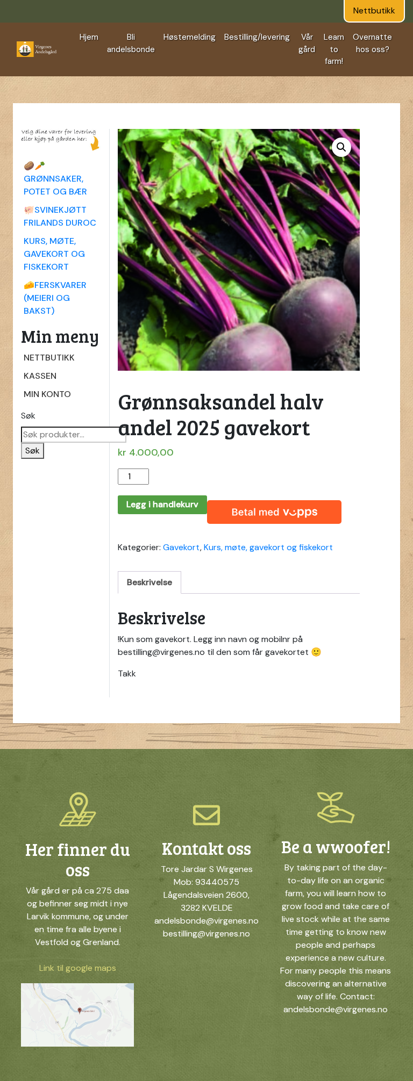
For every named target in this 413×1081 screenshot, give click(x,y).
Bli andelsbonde (131, 43)
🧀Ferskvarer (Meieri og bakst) (55, 297)
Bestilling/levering (257, 37)
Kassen (40, 375)
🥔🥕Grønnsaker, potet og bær (55, 178)
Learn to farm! (334, 49)
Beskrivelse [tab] (149, 582)
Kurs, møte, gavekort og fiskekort (54, 253)
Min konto (47, 394)
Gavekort (181, 547)
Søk (28, 415)
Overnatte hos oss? (372, 43)
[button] (341, 147)
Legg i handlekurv (162, 504)
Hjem (89, 37)
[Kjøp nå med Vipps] (274, 509)
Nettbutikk (374, 10)
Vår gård (306, 43)
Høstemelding (189, 37)
